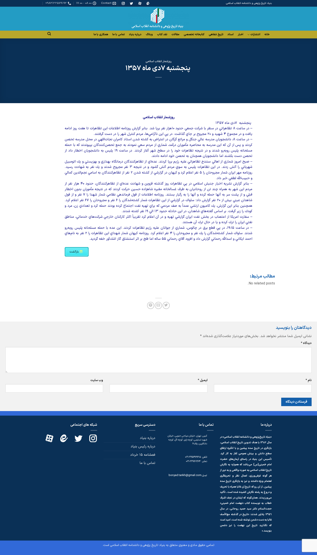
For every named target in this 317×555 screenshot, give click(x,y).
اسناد (231, 34)
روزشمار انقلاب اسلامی (159, 61)
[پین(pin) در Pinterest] (150, 305)
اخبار (240, 34)
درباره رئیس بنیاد (143, 446)
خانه (267, 34)
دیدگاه (306, 343)
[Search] (49, 34)
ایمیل (202, 380)
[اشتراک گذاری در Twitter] (166, 305)
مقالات (175, 34)
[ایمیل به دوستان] (158, 305)
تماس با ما (118, 34)
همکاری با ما (101, 34)
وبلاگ (149, 34)
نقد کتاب (162, 34)
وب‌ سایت (96, 380)
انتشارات (255, 35)
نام (309, 380)
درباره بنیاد (135, 34)
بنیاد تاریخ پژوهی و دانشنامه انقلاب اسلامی (137, 545)
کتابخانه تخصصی (194, 34)
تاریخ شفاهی (216, 34)
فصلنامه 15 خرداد (142, 454)
